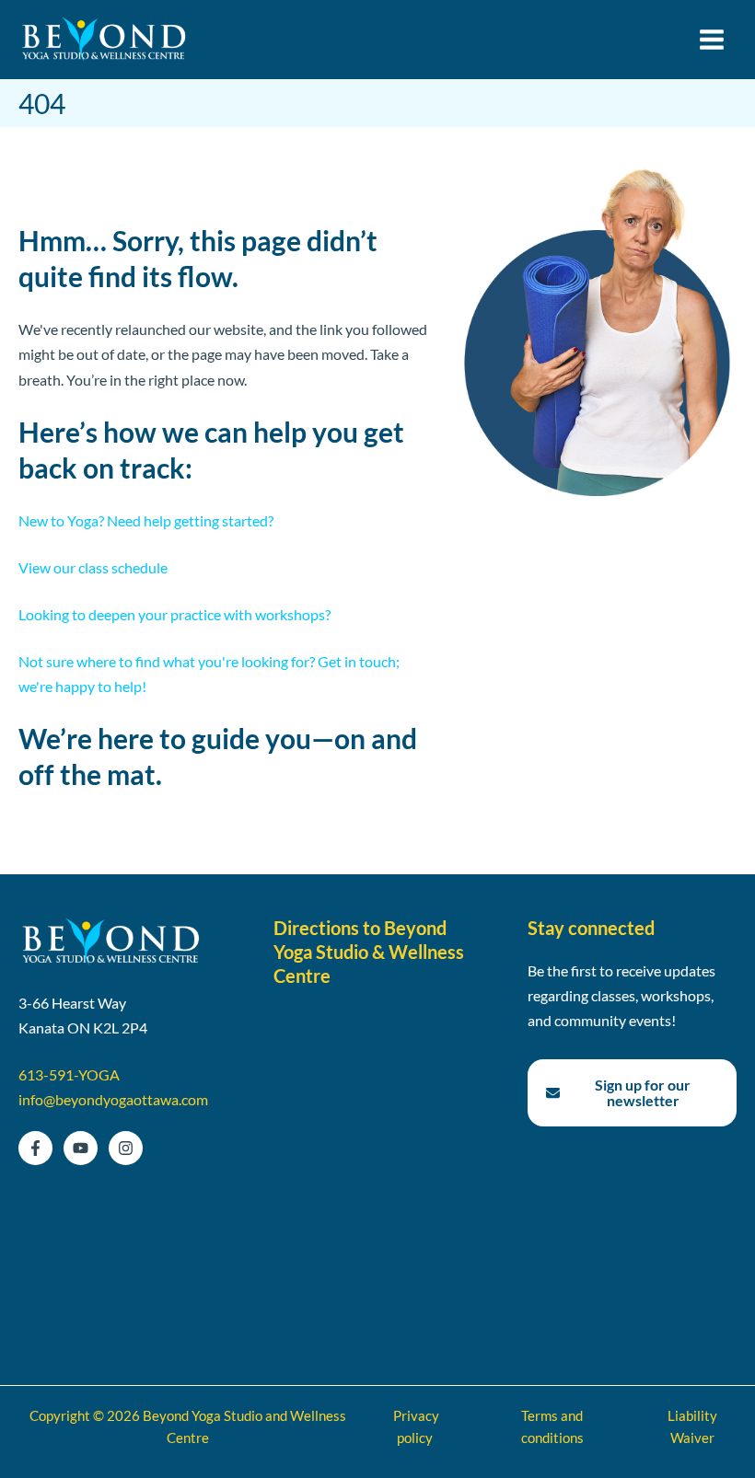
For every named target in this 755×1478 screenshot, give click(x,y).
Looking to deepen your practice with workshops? (174, 614)
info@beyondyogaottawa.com (113, 1099)
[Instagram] (126, 1148)
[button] (632, 1092)
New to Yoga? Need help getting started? (145, 520)
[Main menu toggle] (711, 40)
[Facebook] (35, 1148)
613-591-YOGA (69, 1074)
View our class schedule (93, 567)
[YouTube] (81, 1148)
